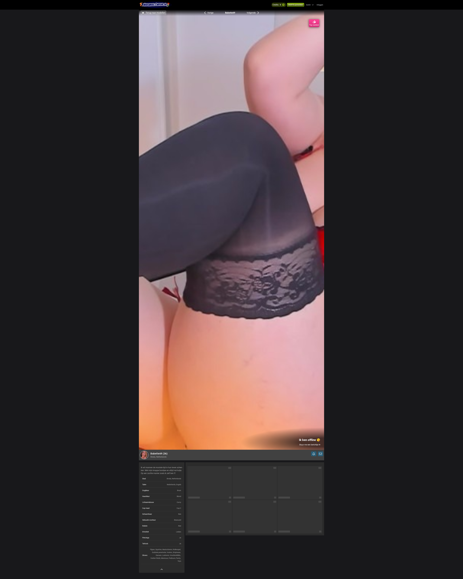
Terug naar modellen (155, 12)
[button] (310, 4)
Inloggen (320, 5)
